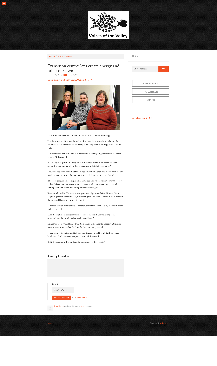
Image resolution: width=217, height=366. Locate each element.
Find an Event (151, 83)
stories (60, 56)
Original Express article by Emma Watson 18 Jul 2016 (70, 79)
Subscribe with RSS (143, 118)
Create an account (80, 297)
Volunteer (151, 91)
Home (52, 56)
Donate (151, 99)
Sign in (137, 56)
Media (69, 56)
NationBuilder (165, 323)
